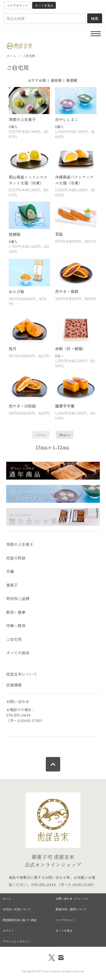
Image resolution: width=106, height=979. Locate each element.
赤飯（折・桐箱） (70, 348)
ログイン (8, 930)
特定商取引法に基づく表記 (20, 920)
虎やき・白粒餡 (22, 406)
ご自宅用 (29, 55)
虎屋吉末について (21, 674)
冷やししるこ (66, 119)
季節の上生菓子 (22, 119)
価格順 (56, 80)
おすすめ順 (37, 80)
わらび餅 (16, 291)
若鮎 (59, 234)
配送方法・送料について (71, 909)
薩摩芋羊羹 (64, 406)
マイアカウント (17, 5)
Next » (64, 434)
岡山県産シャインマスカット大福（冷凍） (28, 180)
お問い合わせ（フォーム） (73, 898)
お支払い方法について (17, 909)
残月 (12, 348)
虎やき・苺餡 (66, 291)
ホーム (11, 55)
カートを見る (44, 5)
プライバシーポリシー (17, 941)
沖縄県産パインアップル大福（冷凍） (74, 180)
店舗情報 (14, 685)
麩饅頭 (14, 234)
